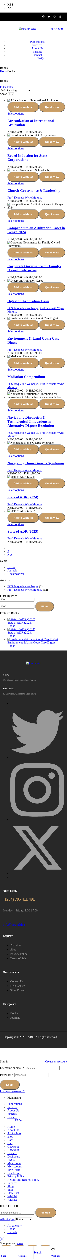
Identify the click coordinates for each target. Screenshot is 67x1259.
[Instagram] (54, 16)
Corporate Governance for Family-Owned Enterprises (34, 268)
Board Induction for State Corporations (27, 158)
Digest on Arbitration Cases (28, 301)
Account (22, 1256)
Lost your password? (12, 1091)
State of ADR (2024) (22, 497)
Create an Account (56, 1061)
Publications (14, 1103)
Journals (12, 570)
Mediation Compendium (26, 377)
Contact (12, 1117)
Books (11, 567)
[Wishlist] (53, 1250)
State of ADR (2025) (22, 531)
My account (14, 1163)
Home (3, 71)
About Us (13, 1110)
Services (12, 1107)
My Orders (13, 1169)
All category (14, 1225)
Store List (13, 1193)
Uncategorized (16, 573)
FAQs (18, 1120)
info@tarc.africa (14, 924)
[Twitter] (49, 16)
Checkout (13, 1146)
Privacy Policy (16, 1176)
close (20, 1243)
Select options (15, 113)
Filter (44, 606)
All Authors (14, 1133)
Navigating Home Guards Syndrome (35, 463)
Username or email (12, 1067)
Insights (12, 1113)
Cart (9, 1139)
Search (45, 1212)
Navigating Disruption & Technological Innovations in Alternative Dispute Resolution (30, 421)
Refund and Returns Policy (23, 1179)
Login (10, 1084)
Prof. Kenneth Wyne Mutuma (24, 197)
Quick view (52, 107)
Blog (10, 1136)
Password (7, 1074)
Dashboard (13, 1156)
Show (3, 93)
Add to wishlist (23, 107)
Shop (4, 1256)
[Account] (20, 1250)
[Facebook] (43, 16)
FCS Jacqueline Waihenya (22, 308)
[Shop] (3, 1250)
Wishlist (55, 1256)
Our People (14, 1173)
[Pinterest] (60, 16)
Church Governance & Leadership (33, 190)
